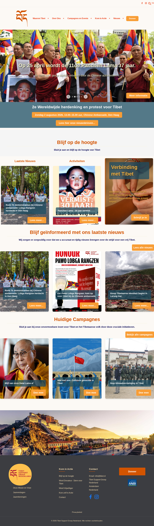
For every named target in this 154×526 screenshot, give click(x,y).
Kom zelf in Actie (66, 493)
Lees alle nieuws (143, 247)
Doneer (132, 471)
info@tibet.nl (100, 476)
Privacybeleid (77, 512)
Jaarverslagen (19, 492)
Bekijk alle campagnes (140, 334)
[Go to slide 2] (74, 96)
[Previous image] (68, 97)
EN (153, 3)
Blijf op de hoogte (66, 476)
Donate (143, 95)
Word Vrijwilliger (66, 488)
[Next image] (86, 97)
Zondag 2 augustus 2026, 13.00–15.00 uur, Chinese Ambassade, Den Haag (77, 115)
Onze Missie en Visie (22, 488)
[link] (150, 4)
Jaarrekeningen (19, 497)
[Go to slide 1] (72, 96)
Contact (62, 497)
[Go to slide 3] (77, 96)
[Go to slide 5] (81, 96)
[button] (41, 18)
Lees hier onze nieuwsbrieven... (77, 123)
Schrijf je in (140, 217)
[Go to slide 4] (79, 96)
